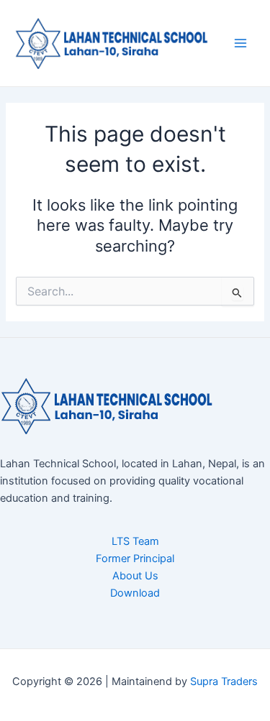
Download (135, 593)
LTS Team (135, 541)
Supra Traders (224, 681)
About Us (135, 575)
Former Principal (135, 558)
